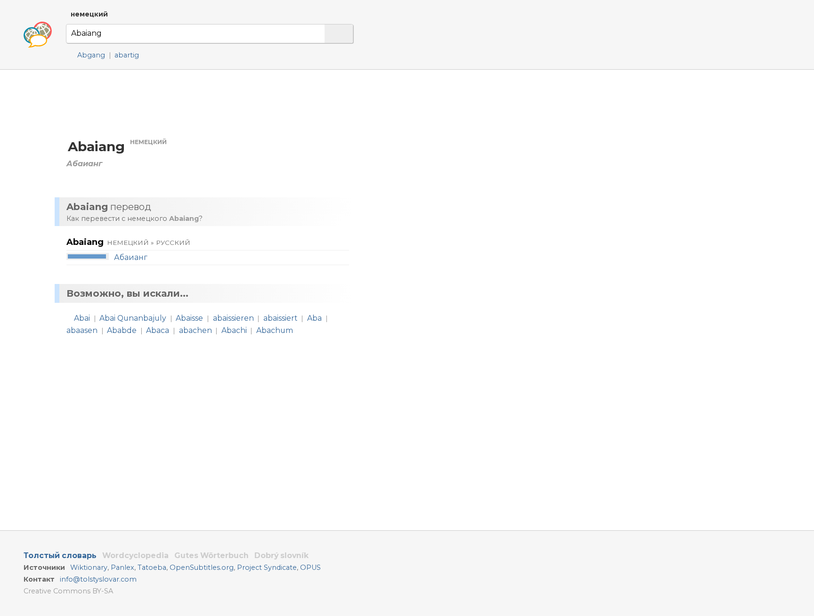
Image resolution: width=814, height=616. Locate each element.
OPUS (310, 567)
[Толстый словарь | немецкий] (38, 35)
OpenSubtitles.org (202, 567)
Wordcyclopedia (135, 555)
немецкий (89, 14)
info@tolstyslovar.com (98, 579)
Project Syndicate (267, 567)
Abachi (234, 330)
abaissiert (280, 318)
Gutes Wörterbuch (211, 555)
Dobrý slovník (281, 555)
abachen (195, 330)
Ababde (122, 330)
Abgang (91, 55)
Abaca (157, 330)
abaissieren (233, 318)
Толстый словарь (60, 555)
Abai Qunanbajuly (132, 318)
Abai (82, 318)
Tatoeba (152, 567)
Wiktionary (88, 567)
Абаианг (130, 257)
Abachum (274, 330)
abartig (126, 55)
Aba (314, 318)
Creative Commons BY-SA (68, 591)
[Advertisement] (459, 160)
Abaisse (189, 318)
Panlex (122, 567)
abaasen (82, 330)
